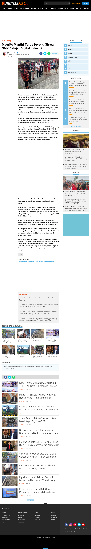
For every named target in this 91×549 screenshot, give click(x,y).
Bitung (16, 8)
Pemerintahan (72, 72)
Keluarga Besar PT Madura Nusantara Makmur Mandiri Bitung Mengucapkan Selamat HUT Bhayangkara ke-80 (38, 409)
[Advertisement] (45, 24)
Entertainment (24, 8)
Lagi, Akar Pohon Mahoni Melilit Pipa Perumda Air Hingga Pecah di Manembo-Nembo (37, 468)
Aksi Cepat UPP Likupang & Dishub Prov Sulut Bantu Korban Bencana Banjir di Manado (76, 166)
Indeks (10, 8)
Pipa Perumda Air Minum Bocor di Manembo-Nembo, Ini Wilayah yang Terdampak (37, 480)
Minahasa (79, 8)
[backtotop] (45, 504)
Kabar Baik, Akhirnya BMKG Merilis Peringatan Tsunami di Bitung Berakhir (38, 490)
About (67, 529)
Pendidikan (21, 519)
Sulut (3, 522)
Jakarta (37, 515)
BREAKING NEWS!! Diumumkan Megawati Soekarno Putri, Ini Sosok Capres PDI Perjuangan (76, 201)
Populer (86, 3)
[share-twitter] (44, 53)
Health (37, 513)
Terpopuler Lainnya (76, 126)
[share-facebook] (40, 53)
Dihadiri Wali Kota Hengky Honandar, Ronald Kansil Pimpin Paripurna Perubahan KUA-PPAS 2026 (37, 397)
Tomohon (87, 8)
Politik (53, 519)
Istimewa (70, 69)
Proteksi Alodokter (70, 531)
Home (4, 8)
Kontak (85, 529)
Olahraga (54, 517)
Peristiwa (53, 8)
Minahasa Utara (63, 8)
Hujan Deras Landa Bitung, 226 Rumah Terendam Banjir (36, 262)
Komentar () (55, 53)
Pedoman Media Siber (76, 529)
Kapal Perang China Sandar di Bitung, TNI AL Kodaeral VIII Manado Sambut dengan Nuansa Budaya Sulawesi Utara (38, 386)
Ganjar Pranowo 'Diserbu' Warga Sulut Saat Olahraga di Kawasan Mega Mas (75, 193)
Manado (40, 8)
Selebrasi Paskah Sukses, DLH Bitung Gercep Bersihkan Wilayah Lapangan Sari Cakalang (37, 456)
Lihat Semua (30, 500)
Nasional (33, 8)
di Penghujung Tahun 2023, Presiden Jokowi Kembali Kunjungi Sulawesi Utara (76, 159)
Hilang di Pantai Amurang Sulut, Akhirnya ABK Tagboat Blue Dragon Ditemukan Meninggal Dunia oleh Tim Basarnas (76, 208)
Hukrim (72, 8)
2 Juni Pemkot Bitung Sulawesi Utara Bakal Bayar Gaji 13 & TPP (37, 420)
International (6, 515)
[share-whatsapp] (48, 53)
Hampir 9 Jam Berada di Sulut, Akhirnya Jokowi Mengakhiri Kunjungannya (74, 151)
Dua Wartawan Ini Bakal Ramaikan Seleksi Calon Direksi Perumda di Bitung (39, 431)
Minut (47, 8)
